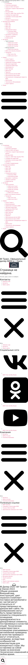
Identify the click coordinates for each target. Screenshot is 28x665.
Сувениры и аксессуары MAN (13, 16)
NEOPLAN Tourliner (13, 46)
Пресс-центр (6, 284)
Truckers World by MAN (9, 508)
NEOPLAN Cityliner (13, 44)
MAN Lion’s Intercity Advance (13, 51)
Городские (8, 52)
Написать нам (6, 281)
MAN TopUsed (9, 69)
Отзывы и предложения (11, 20)
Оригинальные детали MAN (12, 73)
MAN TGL (7, 23)
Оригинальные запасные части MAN (12, 509)
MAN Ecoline (8, 80)
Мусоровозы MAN (13, 33)
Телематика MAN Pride (11, 65)
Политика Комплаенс (8, 437)
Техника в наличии (10, 36)
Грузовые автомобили (9, 21)
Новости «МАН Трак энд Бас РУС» (14, 13)
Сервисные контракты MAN (12, 62)
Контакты (8, 18)
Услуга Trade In (9, 59)
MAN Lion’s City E (12, 55)
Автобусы (5, 39)
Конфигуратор (9, 38)
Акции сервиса (9, 83)
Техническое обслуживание (12, 82)
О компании (8, 3)
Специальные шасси (10, 29)
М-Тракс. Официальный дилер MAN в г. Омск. (13, 260)
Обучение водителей (11, 64)
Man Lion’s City (12, 54)
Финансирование (10, 60)
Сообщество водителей (11, 15)
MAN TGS (7, 26)
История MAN (9, 11)
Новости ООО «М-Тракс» (12, 6)
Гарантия (7, 72)
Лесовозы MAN (12, 31)
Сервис (5, 57)
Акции (4, 85)
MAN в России (6, 435)
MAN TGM (8, 24)
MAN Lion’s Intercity (13, 49)
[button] (14, 115)
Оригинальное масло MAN (12, 75)
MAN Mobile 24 (9, 67)
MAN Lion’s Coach (13, 42)
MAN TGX (7, 28)
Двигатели (8, 70)
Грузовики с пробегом (11, 34)
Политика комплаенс (11, 5)
